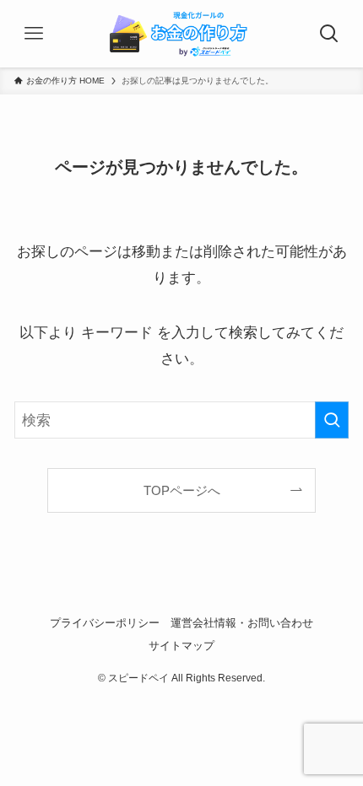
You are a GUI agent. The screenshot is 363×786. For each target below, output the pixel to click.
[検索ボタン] (329, 33)
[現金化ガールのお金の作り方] (181, 33)
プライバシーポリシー (105, 622)
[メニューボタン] (34, 33)
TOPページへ (182, 490)
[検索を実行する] (332, 420)
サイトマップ (181, 645)
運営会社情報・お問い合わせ (242, 622)
